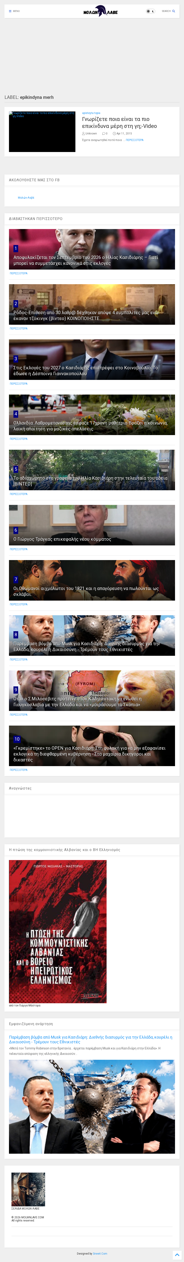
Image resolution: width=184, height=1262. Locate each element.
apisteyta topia (91, 113)
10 (17, 739)
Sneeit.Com (100, 1253)
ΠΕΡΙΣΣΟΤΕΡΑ (134, 140)
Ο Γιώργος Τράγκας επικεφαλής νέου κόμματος (62, 539)
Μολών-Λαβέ (26, 197)
